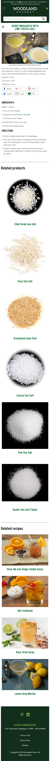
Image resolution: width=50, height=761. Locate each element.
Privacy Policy (25, 740)
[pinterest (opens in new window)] (22, 715)
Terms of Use (25, 735)
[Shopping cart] (46, 8)
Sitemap (25, 745)
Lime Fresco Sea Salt (21, 115)
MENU (4, 8)
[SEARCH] (43, 18)
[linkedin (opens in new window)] (28, 715)
